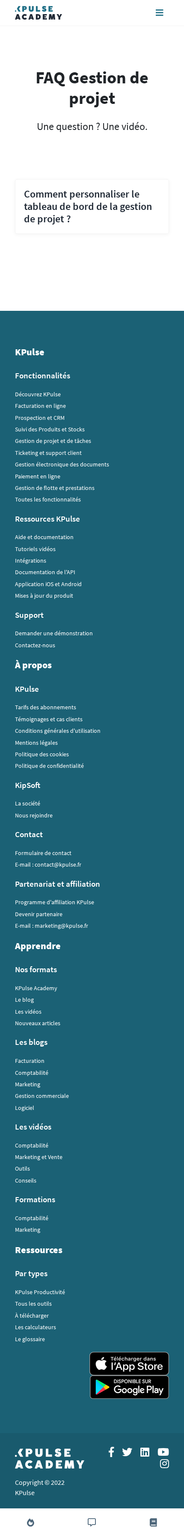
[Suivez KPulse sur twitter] (124, 1453)
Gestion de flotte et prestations (55, 488)
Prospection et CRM (40, 418)
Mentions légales (36, 742)
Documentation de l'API (45, 572)
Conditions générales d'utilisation (58, 731)
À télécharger (32, 1315)
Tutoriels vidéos (35, 549)
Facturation (30, 1061)
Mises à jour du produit (44, 595)
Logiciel (24, 1108)
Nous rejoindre (34, 815)
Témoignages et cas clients (49, 719)
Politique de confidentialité (49, 766)
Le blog (24, 999)
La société (27, 803)
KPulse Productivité (40, 1292)
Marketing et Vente (38, 1157)
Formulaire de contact (43, 853)
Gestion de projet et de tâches (53, 441)
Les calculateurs (35, 1327)
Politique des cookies (42, 754)
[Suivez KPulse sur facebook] (108, 1453)
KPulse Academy (36, 988)
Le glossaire (30, 1339)
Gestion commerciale (42, 1096)
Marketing (27, 1084)
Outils (22, 1168)
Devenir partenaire (38, 914)
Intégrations (30, 560)
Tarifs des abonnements (45, 707)
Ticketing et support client (48, 453)
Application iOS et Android (48, 584)
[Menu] (159, 13)
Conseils (25, 1180)
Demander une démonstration (54, 633)
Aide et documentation (44, 537)
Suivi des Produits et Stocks (50, 429)
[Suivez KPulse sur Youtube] (160, 1453)
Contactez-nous (35, 645)
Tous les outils (33, 1303)
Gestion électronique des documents (62, 464)
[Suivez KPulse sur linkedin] (142, 1453)
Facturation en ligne (40, 406)
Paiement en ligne (37, 476)
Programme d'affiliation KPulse (54, 902)
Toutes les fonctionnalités (48, 499)
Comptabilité (31, 1073)
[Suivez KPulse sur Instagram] (161, 1464)
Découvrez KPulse (38, 394)
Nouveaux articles (37, 1023)
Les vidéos (28, 1011)
